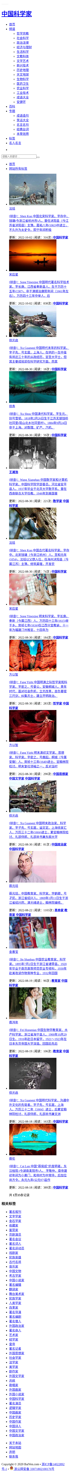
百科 (12, 106)
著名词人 (15, 1243)
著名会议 (15, 1239)
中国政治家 (16, 1435)
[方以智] (32, 670)
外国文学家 (16, 1376)
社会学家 (15, 1357)
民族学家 (15, 1298)
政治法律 (23, 42)
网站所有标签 (18, 168)
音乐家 (13, 1266)
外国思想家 (16, 1353)
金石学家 (15, 1221)
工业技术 (23, 92)
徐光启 (13, 340)
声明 (12, 1452)
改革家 (13, 1307)
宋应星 (13, 274)
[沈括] (32, 204)
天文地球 (23, 74)
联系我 (13, 1456)
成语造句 (23, 115)
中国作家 (15, 1421)
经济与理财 (24, 47)
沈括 (12, 208)
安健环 (21, 102)
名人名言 (15, 143)
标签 (12, 138)
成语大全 (23, 97)
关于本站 (15, 1443)
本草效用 (23, 134)
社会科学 (23, 38)
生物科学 (23, 79)
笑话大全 (23, 120)
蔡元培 (13, 886)
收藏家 (13, 1225)
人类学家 (15, 1303)
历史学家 (15, 1417)
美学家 (13, 1367)
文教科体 (23, 56)
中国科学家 (16, 1398)
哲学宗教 (23, 33)
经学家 (13, 1339)
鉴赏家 (13, 1230)
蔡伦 (12, 1158)
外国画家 (15, 1389)
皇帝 (12, 1344)
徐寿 (12, 406)
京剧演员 (15, 1234)
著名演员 (15, 1403)
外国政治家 (16, 1325)
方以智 (13, 674)
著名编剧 (15, 1316)
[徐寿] (32, 401)
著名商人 (15, 1330)
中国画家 (15, 1412)
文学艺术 (23, 61)
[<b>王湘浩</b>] (32, 467)
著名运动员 (16, 1248)
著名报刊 (15, 1211)
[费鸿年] (32, 1018)
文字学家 (15, 1216)
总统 (12, 1380)
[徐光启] (32, 336)
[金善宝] (32, 947)
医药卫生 (23, 83)
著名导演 (15, 1312)
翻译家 (13, 1289)
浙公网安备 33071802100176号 (33, 1469)
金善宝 (13, 951)
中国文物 (15, 1271)
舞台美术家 (16, 1294)
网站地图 (15, 1447)
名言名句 (23, 124)
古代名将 (15, 1262)
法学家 (13, 1362)
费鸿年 (13, 1022)
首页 (12, 24)
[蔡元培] (32, 881)
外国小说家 (16, 1394)
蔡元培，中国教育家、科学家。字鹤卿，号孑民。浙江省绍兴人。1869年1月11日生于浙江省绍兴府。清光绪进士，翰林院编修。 (38, 898)
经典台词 (23, 129)
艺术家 (13, 1335)
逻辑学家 (15, 1408)
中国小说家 (16, 1280)
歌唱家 (13, 1385)
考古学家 (15, 1275)
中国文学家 (16, 1430)
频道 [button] (12, 29)
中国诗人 (15, 1426)
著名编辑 (15, 1284)
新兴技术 (23, 65)
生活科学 (23, 51)
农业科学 (23, 88)
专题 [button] (12, 111)
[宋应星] (32, 270)
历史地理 (23, 70)
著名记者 (15, 1348)
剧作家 (13, 1371)
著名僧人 (15, 1321)
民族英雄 (15, 1257)
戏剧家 (13, 1252)
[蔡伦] (32, 1154)
